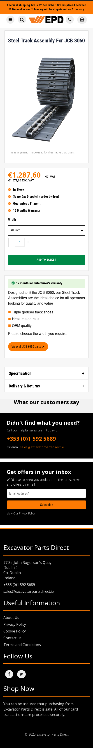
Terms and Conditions (22, 644)
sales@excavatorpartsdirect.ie (42, 447)
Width (12, 219)
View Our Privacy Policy (21, 513)
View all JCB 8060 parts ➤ (28, 346)
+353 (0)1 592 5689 (31, 438)
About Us (11, 617)
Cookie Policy (14, 631)
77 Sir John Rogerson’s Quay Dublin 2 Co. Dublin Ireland (27, 570)
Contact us (12, 637)
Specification (20, 373)
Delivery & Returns (24, 386)
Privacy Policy (14, 624)
